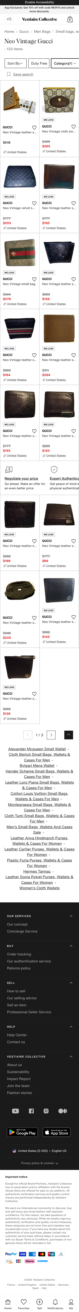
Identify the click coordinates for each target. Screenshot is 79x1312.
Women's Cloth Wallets (40, 888)
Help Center (17, 1034)
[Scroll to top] (68, 735)
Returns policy (19, 968)
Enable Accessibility (39, 2)
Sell (11, 983)
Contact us (16, 1041)
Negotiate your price (21, 478)
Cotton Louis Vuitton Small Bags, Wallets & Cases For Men (39, 796)
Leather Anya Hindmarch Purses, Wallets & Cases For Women (39, 841)
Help (11, 1027)
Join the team (18, 1085)
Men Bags (42, 31)
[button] (70, 19)
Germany (63, 1284)
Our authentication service (29, 961)
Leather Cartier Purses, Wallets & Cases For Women (39, 852)
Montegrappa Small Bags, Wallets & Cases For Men (39, 807)
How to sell (16, 991)
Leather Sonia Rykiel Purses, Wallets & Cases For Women (39, 879)
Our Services (19, 916)
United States (47, 1284)
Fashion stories (19, 1092)
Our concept (17, 924)
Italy (44, 1288)
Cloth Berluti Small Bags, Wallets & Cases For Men (39, 757)
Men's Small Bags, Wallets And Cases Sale (39, 829)
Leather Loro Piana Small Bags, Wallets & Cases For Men (39, 785)
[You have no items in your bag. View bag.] (70, 19)
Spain (35, 1288)
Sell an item (16, 1005)
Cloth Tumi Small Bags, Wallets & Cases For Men (39, 818)
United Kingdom (27, 1284)
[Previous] (27, 735)
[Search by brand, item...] (9, 19)
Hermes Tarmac (37, 871)
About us (14, 1064)
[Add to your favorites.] (34, 127)
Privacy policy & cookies (37, 1163)
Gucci (24, 31)
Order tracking (19, 954)
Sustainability (18, 1071)
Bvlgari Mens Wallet (37, 765)
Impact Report (19, 1078)
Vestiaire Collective (26, 1057)
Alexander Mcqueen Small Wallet (37, 749)
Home (9, 31)
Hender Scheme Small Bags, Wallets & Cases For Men (40, 774)
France (11, 1284)
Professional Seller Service (29, 1012)
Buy (10, 946)
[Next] (51, 735)
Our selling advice (22, 998)
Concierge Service (22, 931)
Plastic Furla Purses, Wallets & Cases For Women (39, 863)
